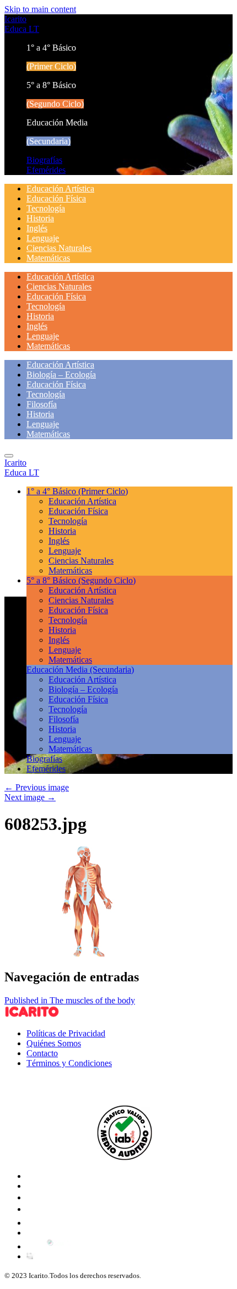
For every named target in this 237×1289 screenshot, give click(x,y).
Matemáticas (48, 258)
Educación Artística (60, 188)
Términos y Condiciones (69, 1063)
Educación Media (80, 669)
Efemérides (46, 169)
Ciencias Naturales (58, 248)
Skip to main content (40, 9)
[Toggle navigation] (8, 455)
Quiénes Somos (53, 1043)
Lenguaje (42, 238)
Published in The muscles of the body (69, 1000)
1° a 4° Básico (77, 491)
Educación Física (56, 198)
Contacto (42, 1053)
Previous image (36, 787)
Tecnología (45, 208)
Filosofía (41, 404)
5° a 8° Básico (81, 580)
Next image (30, 797)
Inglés (36, 228)
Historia (40, 218)
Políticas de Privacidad (65, 1033)
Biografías (44, 160)
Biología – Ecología (61, 374)
